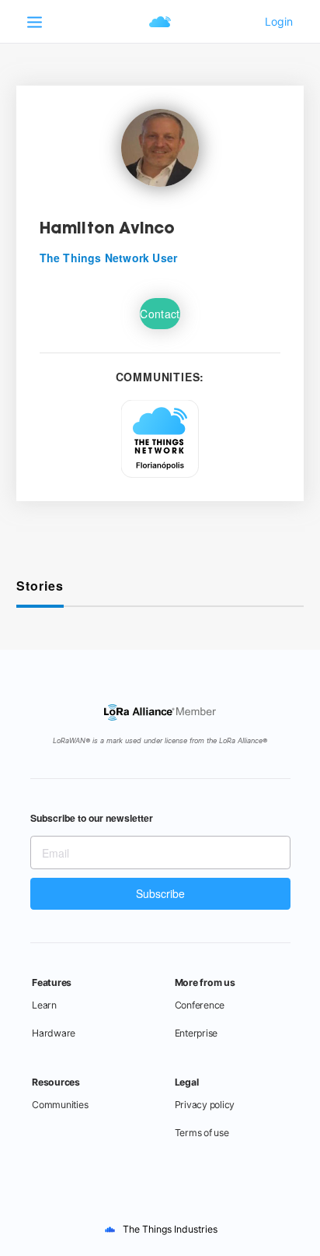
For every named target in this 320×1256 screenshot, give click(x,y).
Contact (159, 313)
